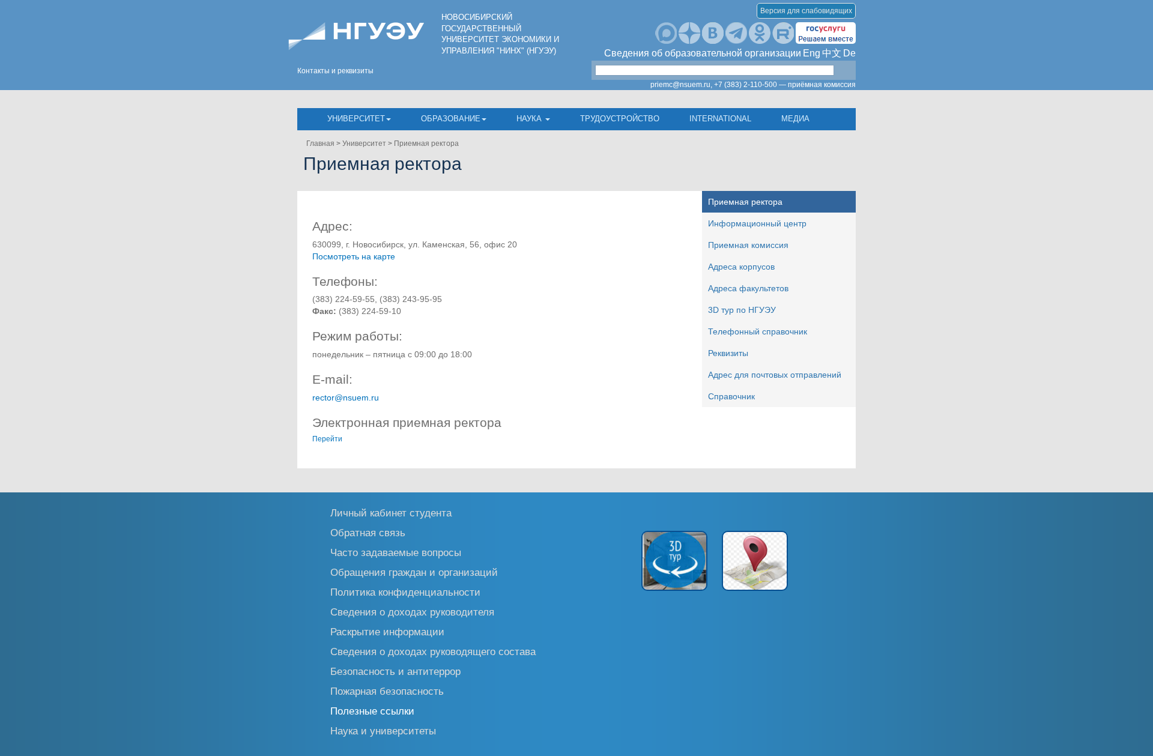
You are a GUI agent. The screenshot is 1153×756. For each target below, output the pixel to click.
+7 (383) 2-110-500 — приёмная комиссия (785, 84)
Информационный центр (757, 223)
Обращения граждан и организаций (414, 572)
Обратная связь (367, 532)
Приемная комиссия (748, 245)
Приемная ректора (426, 143)
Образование (450, 118)
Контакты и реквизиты (335, 71)
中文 (831, 53)
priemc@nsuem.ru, (681, 84)
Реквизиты (728, 353)
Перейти (327, 439)
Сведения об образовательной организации (702, 53)
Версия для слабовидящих (806, 11)
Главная (320, 143)
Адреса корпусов (741, 266)
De (849, 53)
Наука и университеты (383, 730)
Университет (356, 118)
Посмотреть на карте (353, 256)
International (720, 118)
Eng (811, 53)
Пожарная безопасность (387, 691)
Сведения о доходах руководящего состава (433, 651)
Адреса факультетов (748, 288)
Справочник (731, 396)
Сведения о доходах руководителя (412, 611)
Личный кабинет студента (391, 512)
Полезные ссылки (372, 710)
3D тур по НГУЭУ (742, 310)
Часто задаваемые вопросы (395, 552)
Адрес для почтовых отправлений (774, 375)
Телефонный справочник (757, 331)
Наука (530, 118)
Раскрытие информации (387, 631)
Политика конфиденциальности (405, 591)
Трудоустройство (619, 118)
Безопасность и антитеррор (395, 671)
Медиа (795, 118)
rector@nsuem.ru (345, 397)
